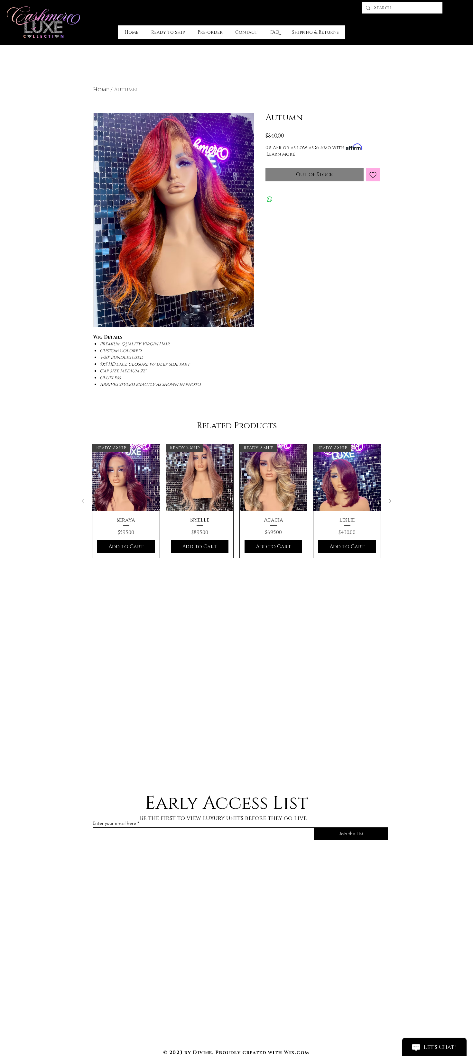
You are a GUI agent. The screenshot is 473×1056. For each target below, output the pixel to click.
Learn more (280, 154)
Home (101, 89)
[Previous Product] (83, 501)
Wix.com (296, 1052)
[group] (236, 501)
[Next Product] (390, 501)
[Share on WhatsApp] (270, 199)
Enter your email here (114, 823)
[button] (460, 7)
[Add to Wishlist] (373, 174)
